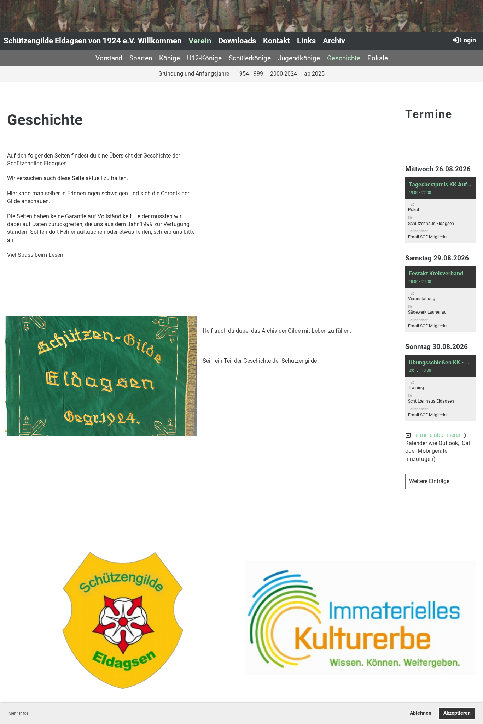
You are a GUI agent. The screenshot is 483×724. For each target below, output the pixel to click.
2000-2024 (283, 73)
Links (306, 40)
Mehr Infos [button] (18, 713)
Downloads (237, 40)
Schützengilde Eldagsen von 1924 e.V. (69, 40)
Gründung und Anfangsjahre (193, 73)
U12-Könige (204, 58)
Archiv (334, 40)
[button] (440, 210)
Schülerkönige (250, 58)
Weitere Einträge (429, 481)
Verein (199, 40)
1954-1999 (249, 73)
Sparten (140, 58)
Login (468, 40)
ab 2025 (314, 73)
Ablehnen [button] (420, 713)
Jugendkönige (299, 58)
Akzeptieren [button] (457, 713)
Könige (169, 58)
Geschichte (343, 58)
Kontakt (276, 40)
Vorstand (108, 58)
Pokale (377, 58)
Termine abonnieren (437, 435)
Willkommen (159, 40)
